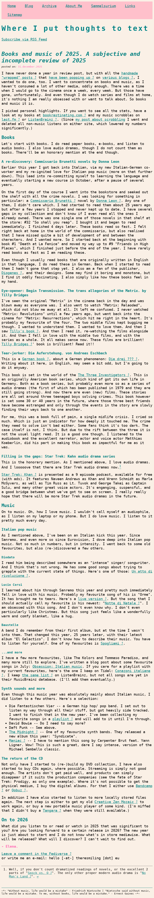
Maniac (15, 740)
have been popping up (69, 77)
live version (90, 599)
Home (12, 6)
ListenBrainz (40, 119)
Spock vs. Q (38, 873)
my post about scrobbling (100, 119)
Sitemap (15, 15)
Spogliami (110, 643)
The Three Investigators (101, 375)
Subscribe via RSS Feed (24, 39)
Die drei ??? (121, 359)
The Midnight (21, 732)
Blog (29, 6)
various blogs (115, 77)
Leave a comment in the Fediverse (35, 854)
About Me (74, 6)
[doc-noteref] (120, 467)
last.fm (9, 119)
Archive (49, 6)
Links (130, 6)
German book (33, 359)
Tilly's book (22, 331)
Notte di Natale (120, 603)
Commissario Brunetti (51, 201)
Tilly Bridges (15, 344)
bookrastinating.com (62, 115)
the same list (35, 675)
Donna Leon (106, 201)
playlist (60, 719)
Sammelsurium (103, 6)
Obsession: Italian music (57, 666)
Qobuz (17, 790)
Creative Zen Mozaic (114, 802)
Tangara (50, 810)
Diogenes (10, 273)
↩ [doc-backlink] (38, 876)
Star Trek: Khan (17, 474)
